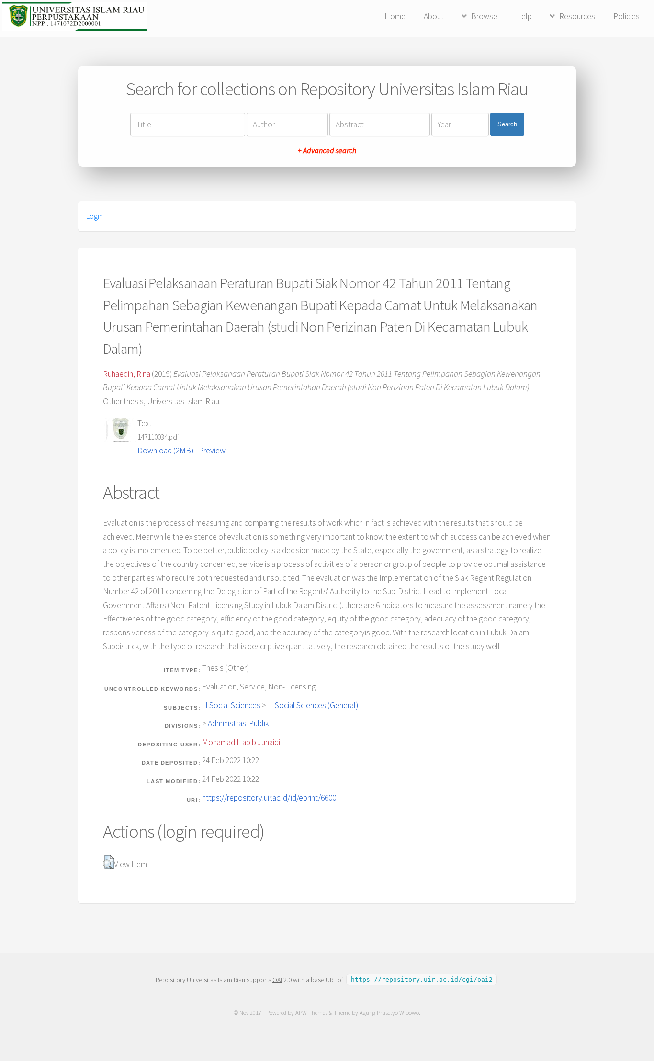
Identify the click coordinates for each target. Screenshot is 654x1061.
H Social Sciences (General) (313, 705)
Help (524, 16)
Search (507, 124)
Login (94, 216)
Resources (577, 16)
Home (395, 16)
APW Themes (311, 1012)
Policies (626, 16)
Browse (484, 16)
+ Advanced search (327, 150)
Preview (212, 450)
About (434, 16)
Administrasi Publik (238, 723)
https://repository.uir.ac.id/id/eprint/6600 (269, 797)
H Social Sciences (231, 705)
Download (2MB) (165, 450)
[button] (108, 862)
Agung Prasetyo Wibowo (389, 1012)
